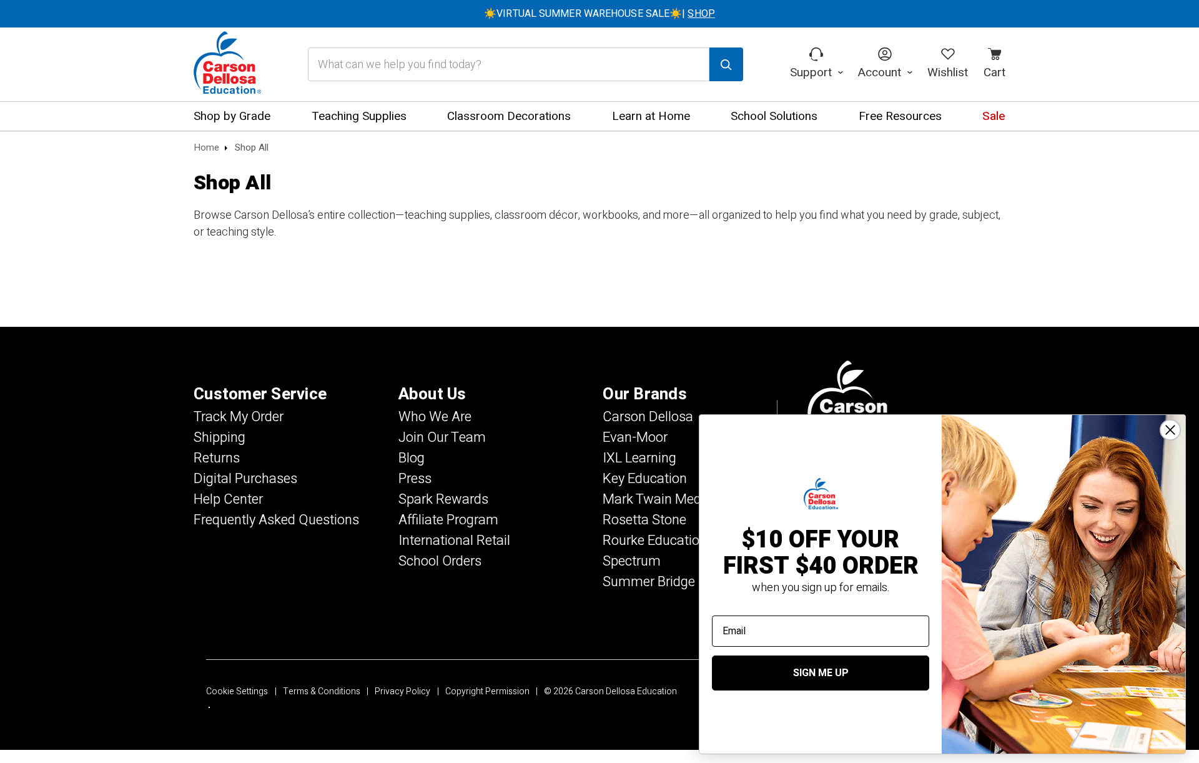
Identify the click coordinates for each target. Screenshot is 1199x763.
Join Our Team (442, 437)
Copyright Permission (487, 691)
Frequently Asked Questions (276, 520)
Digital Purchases (245, 479)
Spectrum (632, 561)
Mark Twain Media (657, 499)
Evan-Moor (635, 437)
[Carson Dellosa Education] (227, 64)
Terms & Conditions (321, 691)
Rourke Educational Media (680, 541)
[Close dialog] (1170, 430)
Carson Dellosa (648, 417)
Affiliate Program (448, 520)
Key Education (645, 479)
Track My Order (239, 417)
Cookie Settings (237, 691)
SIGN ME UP (821, 673)
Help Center (228, 499)
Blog (411, 458)
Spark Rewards (443, 499)
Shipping (219, 437)
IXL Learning (639, 458)
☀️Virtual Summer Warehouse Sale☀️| (599, 13)
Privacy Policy (402, 691)
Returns (217, 458)
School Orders (439, 561)
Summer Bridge (649, 582)
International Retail (454, 541)
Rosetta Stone (644, 520)
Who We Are (434, 417)
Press (415, 479)
